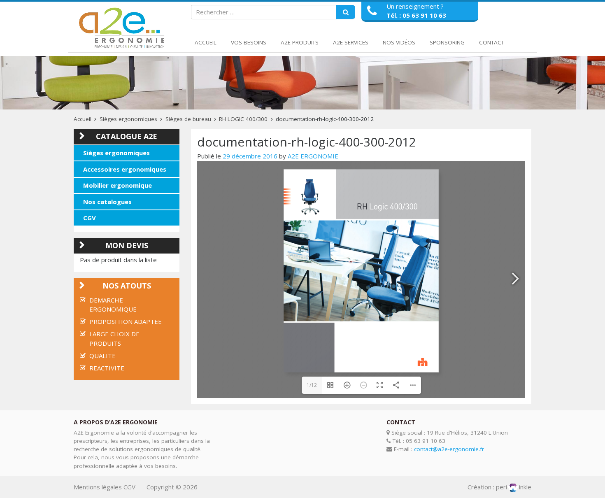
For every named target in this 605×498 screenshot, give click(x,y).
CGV (89, 218)
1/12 (312, 385)
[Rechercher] (345, 12)
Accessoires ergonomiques (124, 169)
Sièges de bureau (188, 119)
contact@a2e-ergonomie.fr (449, 449)
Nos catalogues (107, 202)
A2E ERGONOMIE (313, 156)
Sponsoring (447, 42)
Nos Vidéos (399, 42)
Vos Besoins (248, 42)
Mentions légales (98, 487)
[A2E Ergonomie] (123, 28)
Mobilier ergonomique (117, 185)
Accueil (205, 42)
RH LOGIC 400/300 (243, 119)
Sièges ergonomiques (128, 119)
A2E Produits (300, 42)
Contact (491, 42)
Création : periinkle (499, 487)
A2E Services (350, 42)
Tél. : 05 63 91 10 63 (416, 15)
